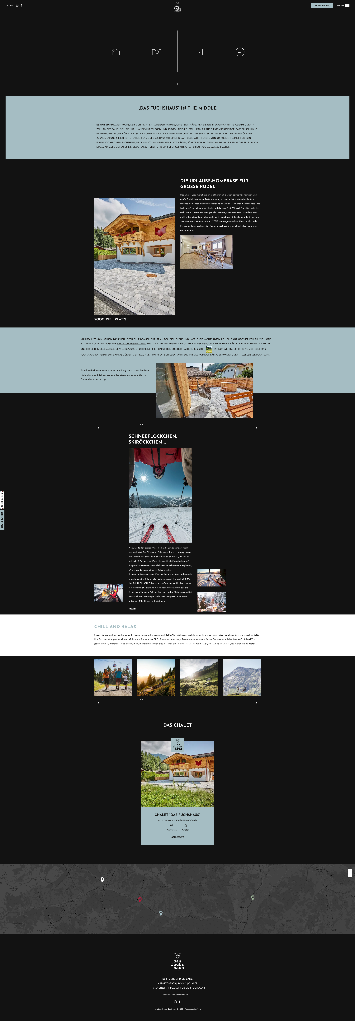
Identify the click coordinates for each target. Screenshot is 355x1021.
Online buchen (322, 6)
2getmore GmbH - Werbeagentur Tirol (184, 1009)
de (7, 6)
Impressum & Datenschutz (177, 995)
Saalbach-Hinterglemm (131, 344)
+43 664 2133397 (158, 988)
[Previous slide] (97, 424)
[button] (113, 677)
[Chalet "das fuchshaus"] (178, 793)
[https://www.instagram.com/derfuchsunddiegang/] (17, 5)
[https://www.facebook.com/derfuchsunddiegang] (21, 5)
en (11, 6)
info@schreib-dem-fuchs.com (186, 988)
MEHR (132, 609)
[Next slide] (257, 424)
